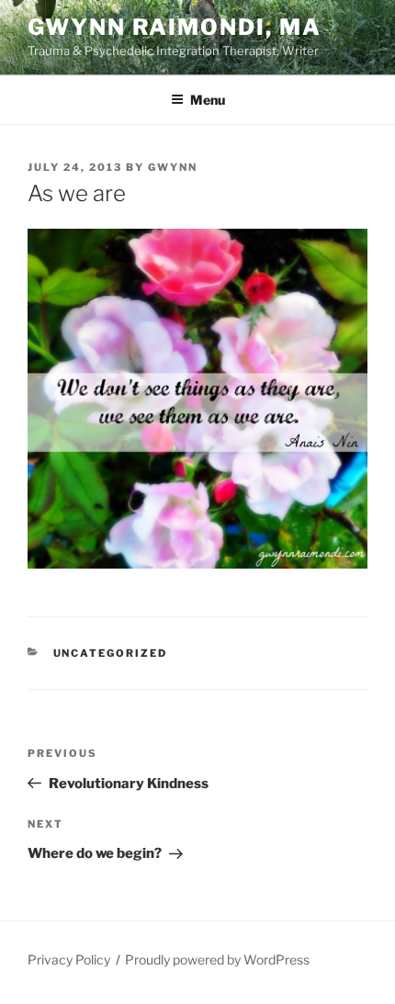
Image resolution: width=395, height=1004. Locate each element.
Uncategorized (110, 653)
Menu (207, 99)
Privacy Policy (69, 959)
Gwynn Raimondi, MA (175, 27)
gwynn (173, 167)
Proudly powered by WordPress (217, 959)
